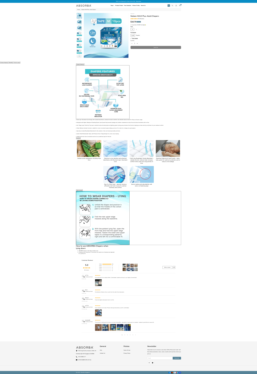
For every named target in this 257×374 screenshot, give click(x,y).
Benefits (11, 62)
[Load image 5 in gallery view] (79, 39)
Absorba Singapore (85, 372)
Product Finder (119, 5)
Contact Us (102, 353)
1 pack (132, 35)
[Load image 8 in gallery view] (79, 57)
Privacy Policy (127, 353)
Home (78, 9)
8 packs (138, 35)
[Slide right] (81, 56)
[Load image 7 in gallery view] (79, 51)
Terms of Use (127, 350)
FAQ (101, 350)
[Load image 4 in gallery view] (79, 33)
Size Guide (135, 38)
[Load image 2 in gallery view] (79, 21)
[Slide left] (78, 56)
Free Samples (127, 5)
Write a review (167, 267)
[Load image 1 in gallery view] (79, 15)
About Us (143, 5)
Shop (112, 5)
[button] (169, 5)
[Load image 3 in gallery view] (79, 27)
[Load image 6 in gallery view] (79, 45)
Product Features (4, 62)
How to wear (17, 62)
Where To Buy (136, 5)
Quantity (132, 40)
